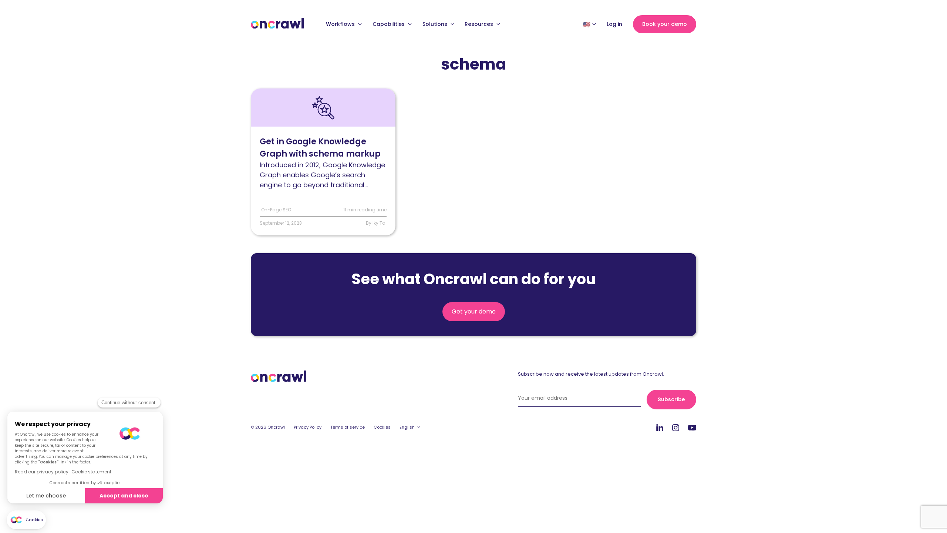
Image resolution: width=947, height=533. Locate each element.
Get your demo (474, 311)
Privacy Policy (307, 427)
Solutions (435, 24)
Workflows (341, 24)
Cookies (382, 427)
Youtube (692, 428)
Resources (480, 24)
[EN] (586, 24)
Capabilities (389, 24)
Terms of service (347, 427)
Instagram (675, 427)
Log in (614, 24)
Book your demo (664, 24)
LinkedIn (659, 427)
